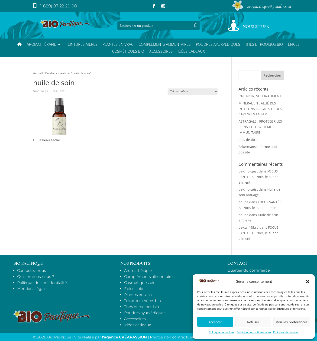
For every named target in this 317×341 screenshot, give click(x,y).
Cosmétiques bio (128, 52)
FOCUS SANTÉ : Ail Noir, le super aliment (258, 177)
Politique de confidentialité (254, 332)
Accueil (38, 73)
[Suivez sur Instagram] (163, 6)
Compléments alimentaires (165, 45)
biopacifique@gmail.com (269, 6)
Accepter (215, 322)
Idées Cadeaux (191, 52)
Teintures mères (81, 45)
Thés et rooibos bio (141, 307)
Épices (294, 45)
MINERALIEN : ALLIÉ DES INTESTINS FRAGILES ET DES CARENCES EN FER (260, 109)
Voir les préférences (291, 322)
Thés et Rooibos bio (264, 45)
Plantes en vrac (118, 45)
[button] (307, 281)
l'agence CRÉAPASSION (124, 337)
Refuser (253, 322)
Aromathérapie (41, 45)
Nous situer (256, 26)
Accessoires (161, 52)
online (243, 202)
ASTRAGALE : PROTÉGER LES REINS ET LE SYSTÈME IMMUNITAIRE (260, 127)
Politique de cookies (221, 332)
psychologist (248, 171)
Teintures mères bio (142, 301)
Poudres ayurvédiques (218, 45)
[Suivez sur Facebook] (154, 6)
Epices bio (133, 288)
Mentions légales (33, 288)
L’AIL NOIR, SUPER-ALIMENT (260, 96)
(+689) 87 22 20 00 (58, 6)
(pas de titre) (248, 139)
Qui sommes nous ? (35, 276)
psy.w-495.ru (249, 227)
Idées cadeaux (137, 325)
